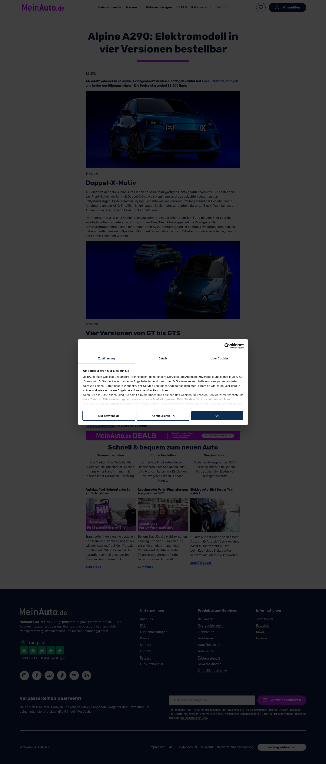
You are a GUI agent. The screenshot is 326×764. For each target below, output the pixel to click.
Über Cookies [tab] (220, 358)
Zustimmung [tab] (106, 358)
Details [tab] (163, 358)
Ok (217, 415)
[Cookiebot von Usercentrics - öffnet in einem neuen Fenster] (227, 346)
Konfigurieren (161, 415)
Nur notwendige (108, 415)
